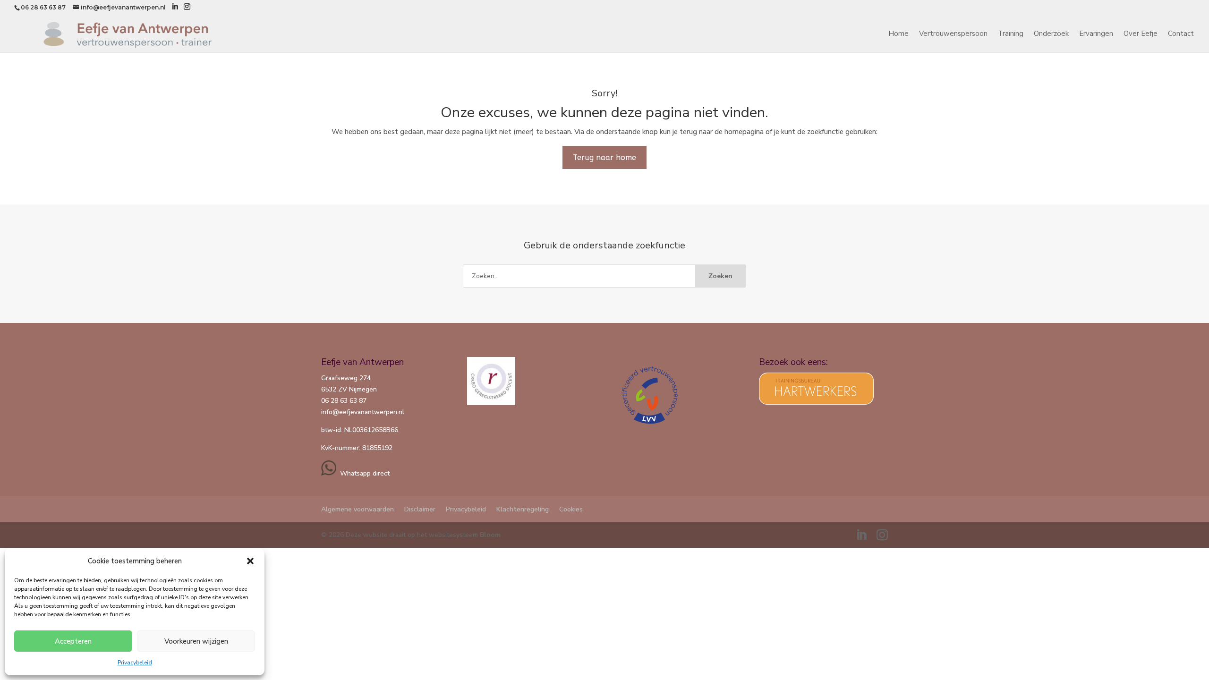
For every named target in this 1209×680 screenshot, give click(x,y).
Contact (1181, 34)
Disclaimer (419, 509)
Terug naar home (604, 157)
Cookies (571, 509)
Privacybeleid (135, 662)
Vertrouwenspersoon (953, 34)
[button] (250, 561)
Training (1010, 34)
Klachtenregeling (522, 509)
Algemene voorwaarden (357, 509)
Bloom (490, 534)
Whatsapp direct (363, 473)
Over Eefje (1141, 34)
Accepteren (73, 641)
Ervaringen (1096, 34)
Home (898, 34)
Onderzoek (1051, 34)
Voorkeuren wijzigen (196, 641)
